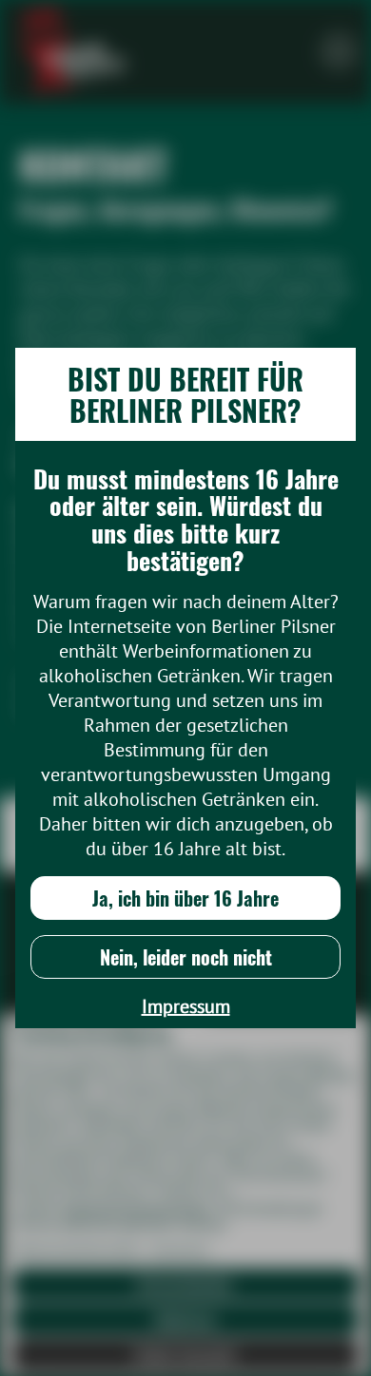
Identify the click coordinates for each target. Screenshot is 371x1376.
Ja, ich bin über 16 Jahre (185, 898)
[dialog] (185, 688)
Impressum (186, 1006)
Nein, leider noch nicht (186, 957)
